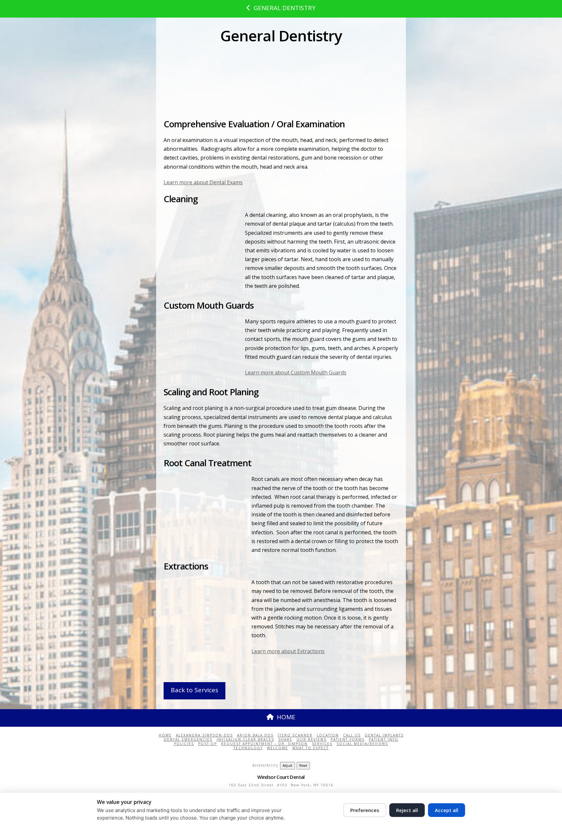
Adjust (287, 765)
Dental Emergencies (188, 739)
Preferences (364, 810)
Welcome (277, 748)
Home (165, 735)
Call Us (352, 735)
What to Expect (310, 748)
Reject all (407, 810)
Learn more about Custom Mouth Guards (295, 372)
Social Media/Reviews (362, 744)
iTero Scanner (295, 735)
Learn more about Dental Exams (203, 182)
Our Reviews (312, 739)
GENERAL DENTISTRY (284, 8)
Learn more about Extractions (288, 651)
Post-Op (207, 744)
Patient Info (383, 739)
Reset (303, 765)
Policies (184, 744)
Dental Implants (384, 735)
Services (322, 744)
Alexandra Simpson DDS (204, 735)
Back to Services (194, 690)
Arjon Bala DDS (255, 735)
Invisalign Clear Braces (245, 739)
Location (328, 735)
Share (285, 739)
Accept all (446, 810)
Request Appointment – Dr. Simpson (264, 744)
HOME (286, 717)
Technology (248, 748)
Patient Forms (348, 739)
